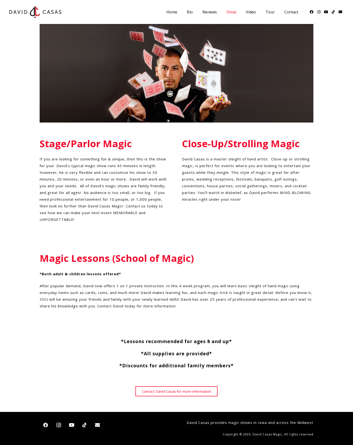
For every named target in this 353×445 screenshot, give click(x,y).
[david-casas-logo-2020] (35, 12)
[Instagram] (319, 12)
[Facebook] (311, 12)
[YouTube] (326, 12)
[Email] (340, 12)
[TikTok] (333, 12)
